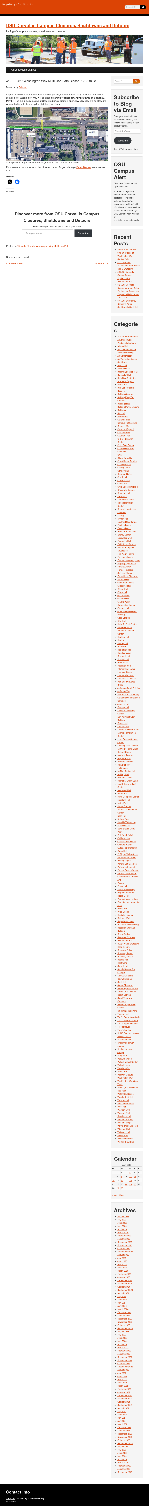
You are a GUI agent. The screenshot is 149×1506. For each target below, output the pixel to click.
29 (118, 1188)
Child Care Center (125, 445)
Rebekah (23, 87)
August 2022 (123, 1369)
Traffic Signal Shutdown (128, 1023)
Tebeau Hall (122, 1013)
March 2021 (122, 1424)
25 (130, 1184)
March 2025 (122, 1270)
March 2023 (122, 1347)
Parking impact (124, 860)
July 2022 (121, 1373)
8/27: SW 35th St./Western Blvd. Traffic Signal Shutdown (128, 265)
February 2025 (124, 1273)
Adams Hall (122, 346)
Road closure (123, 946)
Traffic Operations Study (128, 1017)
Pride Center (123, 911)
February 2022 (124, 1388)
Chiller (120, 454)
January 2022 (123, 1392)
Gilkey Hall (122, 592)
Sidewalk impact (124, 978)
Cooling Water (123, 467)
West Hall (121, 1106)
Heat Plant (122, 646)
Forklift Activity (124, 566)
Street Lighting (124, 994)
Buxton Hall (122, 416)
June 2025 (122, 1261)
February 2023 (124, 1350)
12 (135, 1176)
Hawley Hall (122, 643)
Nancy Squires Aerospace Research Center (127, 809)
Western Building (125, 1119)
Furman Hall (123, 579)
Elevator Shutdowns (126, 531)
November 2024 (124, 1283)
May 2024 (122, 1302)
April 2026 (122, 1229)
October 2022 (123, 1363)
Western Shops (124, 1122)
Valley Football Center (127, 1061)
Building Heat (123, 403)
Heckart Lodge (124, 649)
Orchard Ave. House (126, 841)
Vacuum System (124, 1058)
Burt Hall (121, 413)
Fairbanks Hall (124, 541)
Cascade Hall (123, 432)
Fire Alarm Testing (125, 553)
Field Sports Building (126, 544)
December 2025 (124, 1242)
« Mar (114, 1194)
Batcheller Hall (124, 374)
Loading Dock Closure (127, 745)
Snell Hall (121, 982)
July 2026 (121, 1219)
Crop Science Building (127, 486)
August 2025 (123, 1254)
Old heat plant (123, 838)
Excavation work (124, 537)
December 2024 (124, 1280)
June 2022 (122, 1376)
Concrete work (124, 464)
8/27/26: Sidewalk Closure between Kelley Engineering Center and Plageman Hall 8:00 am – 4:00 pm (128, 291)
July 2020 (121, 1449)
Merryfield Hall (124, 790)
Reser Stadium (124, 934)
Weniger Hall (123, 1100)
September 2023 (125, 1328)
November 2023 (124, 1321)
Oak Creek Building (126, 835)
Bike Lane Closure (125, 387)
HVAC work (122, 662)
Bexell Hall (122, 384)
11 (130, 1176)
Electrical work (124, 525)
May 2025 (122, 1264)
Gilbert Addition (124, 585)
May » (122, 1194)
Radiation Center (125, 914)
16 (122, 1180)
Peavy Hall (122, 886)
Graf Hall (121, 620)
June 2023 (122, 1337)
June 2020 (122, 1452)
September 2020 (125, 1443)
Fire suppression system (128, 560)
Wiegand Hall (123, 1129)
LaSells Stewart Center (128, 729)
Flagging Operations (126, 563)
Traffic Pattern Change (127, 1020)
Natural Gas (122, 819)
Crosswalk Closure (126, 489)
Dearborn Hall (123, 493)
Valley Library (123, 1065)
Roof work (122, 962)
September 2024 (125, 1289)
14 (113, 1180)
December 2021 (124, 1395)
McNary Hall (123, 774)
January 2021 (123, 1430)
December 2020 (124, 1433)
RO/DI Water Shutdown (128, 943)
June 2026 (122, 1222)
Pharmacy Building (126, 889)
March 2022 (122, 1385)
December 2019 (124, 1472)
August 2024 (123, 1293)
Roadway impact (125, 956)
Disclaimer (11, 1501)
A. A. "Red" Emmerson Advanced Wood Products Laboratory (127, 339)
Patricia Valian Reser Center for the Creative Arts (128, 876)
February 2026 (124, 1235)
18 (130, 1180)
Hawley (120, 640)
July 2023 (121, 1334)
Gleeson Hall (123, 608)
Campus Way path (125, 429)
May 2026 (122, 1226)
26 (135, 1184)
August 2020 (123, 1446)
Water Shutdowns (125, 1093)
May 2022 (122, 1379)
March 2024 (122, 1309)
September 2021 (125, 1404)
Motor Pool (122, 803)
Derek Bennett (83, 167)
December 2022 (124, 1357)
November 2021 (124, 1398)
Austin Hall (122, 365)
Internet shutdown (125, 675)
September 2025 (125, 1251)
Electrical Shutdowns (126, 521)
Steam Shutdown (125, 985)
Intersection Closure (126, 678)
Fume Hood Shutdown (127, 576)
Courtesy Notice (124, 473)
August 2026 (123, 1216)
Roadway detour (125, 953)
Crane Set (122, 483)
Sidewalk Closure (25, 246)
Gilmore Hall (123, 598)
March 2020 (122, 1462)
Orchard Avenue (125, 844)
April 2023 (122, 1344)
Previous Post (14, 263)
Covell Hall (122, 477)
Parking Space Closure (128, 870)
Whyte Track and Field (127, 1125)
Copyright (10, 1498)
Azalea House (123, 368)
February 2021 (124, 1427)
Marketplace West (125, 761)
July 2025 (121, 1257)
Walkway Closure (125, 1074)
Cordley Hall (123, 470)
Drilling (120, 515)
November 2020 (124, 1436)
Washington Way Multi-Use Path (52, 246)
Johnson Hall (123, 704)
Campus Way (123, 426)
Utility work (122, 1055)
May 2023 (122, 1341)
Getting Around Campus (23, 69)
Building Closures (125, 394)
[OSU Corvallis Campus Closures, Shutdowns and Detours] (74, 49)
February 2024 (124, 1312)
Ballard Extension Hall (127, 371)
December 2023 (124, 1318)
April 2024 (122, 1305)
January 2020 (123, 1468)
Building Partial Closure (128, 406)
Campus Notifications (127, 422)
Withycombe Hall (125, 1138)
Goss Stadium (123, 617)
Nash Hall (121, 815)
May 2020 (122, 1456)
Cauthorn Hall (123, 435)
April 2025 (122, 1267)
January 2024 (123, 1315)
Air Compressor (124, 355)
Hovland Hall (123, 659)
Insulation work (124, 665)
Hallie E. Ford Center (127, 624)
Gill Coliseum (123, 595)
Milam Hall (122, 793)
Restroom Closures (126, 937)
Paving (120, 882)
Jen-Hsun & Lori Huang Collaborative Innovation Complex (128, 697)
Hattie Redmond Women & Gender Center (125, 630)
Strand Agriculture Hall (127, 988)
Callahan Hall (123, 419)
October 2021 (123, 1401)
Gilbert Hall (122, 588)
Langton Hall (123, 726)
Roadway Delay (124, 950)
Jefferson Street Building (128, 688)
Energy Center (124, 534)
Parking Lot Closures (127, 863)
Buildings (121, 410)
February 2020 (124, 1465)
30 (122, 1188)
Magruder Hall (124, 758)
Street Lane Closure (126, 991)
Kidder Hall (122, 723)
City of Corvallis (124, 457)
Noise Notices (123, 825)
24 (126, 1184)
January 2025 (123, 1277)
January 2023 (123, 1353)
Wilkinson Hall (123, 1132)
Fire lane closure (125, 557)
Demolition (122, 496)
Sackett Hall (122, 966)
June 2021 (122, 1414)
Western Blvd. (123, 1109)
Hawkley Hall (123, 636)
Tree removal (123, 1026)
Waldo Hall (122, 1071)
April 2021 (122, 1420)
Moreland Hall (123, 799)
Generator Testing (125, 582)
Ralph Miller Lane (125, 921)
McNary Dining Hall (126, 771)
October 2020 (123, 1440)
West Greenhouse (125, 1103)
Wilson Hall (122, 1135)
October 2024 (123, 1286)
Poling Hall (122, 908)
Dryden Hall (122, 518)
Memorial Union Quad (127, 780)
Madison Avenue (125, 755)
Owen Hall (122, 851)
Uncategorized (124, 1039)
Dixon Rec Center (125, 499)
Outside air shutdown (127, 847)
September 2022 (125, 1366)
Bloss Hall (121, 390)
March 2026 (122, 1232)
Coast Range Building (127, 461)
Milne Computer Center (128, 796)
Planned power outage (127, 898)
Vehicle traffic (123, 1068)
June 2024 (122, 1299)
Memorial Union (124, 777)
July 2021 (121, 1411)
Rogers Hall (122, 959)
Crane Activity (123, 480)
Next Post (101, 263)
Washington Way (125, 1077)
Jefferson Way (123, 691)
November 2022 (124, 1360)
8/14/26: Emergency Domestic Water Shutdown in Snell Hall (127, 303)
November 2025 (124, 1245)
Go (136, 81)
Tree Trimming (124, 1029)
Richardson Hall (124, 940)
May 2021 (122, 1417)
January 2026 (123, 1238)
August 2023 (123, 1331)
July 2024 (121, 1296)
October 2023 (123, 1325)
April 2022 (122, 1382)
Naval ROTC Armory (126, 822)
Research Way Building (128, 924)
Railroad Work (124, 918)
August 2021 (123, 1408)
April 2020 (122, 1459)
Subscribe (83, 233)
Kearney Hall (123, 707)
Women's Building (125, 1141)
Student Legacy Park (127, 1010)
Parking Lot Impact (126, 866)
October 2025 (123, 1248)
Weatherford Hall (125, 1097)
